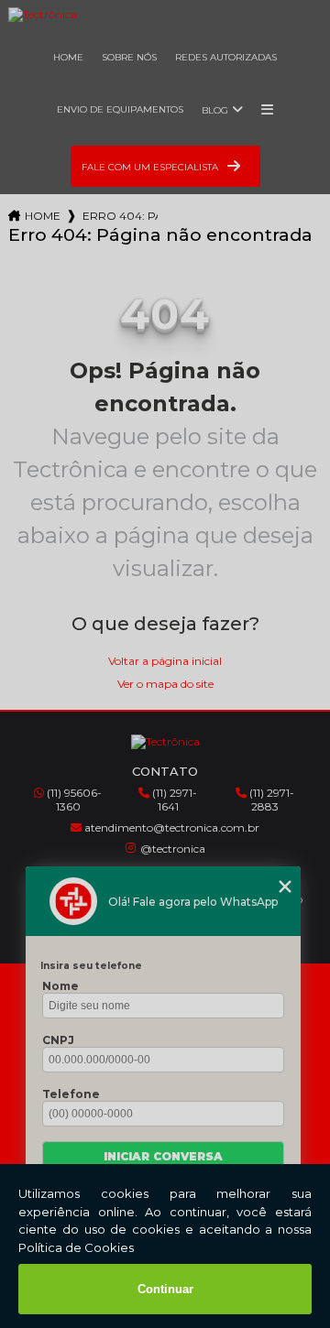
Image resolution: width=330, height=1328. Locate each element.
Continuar (165, 1289)
